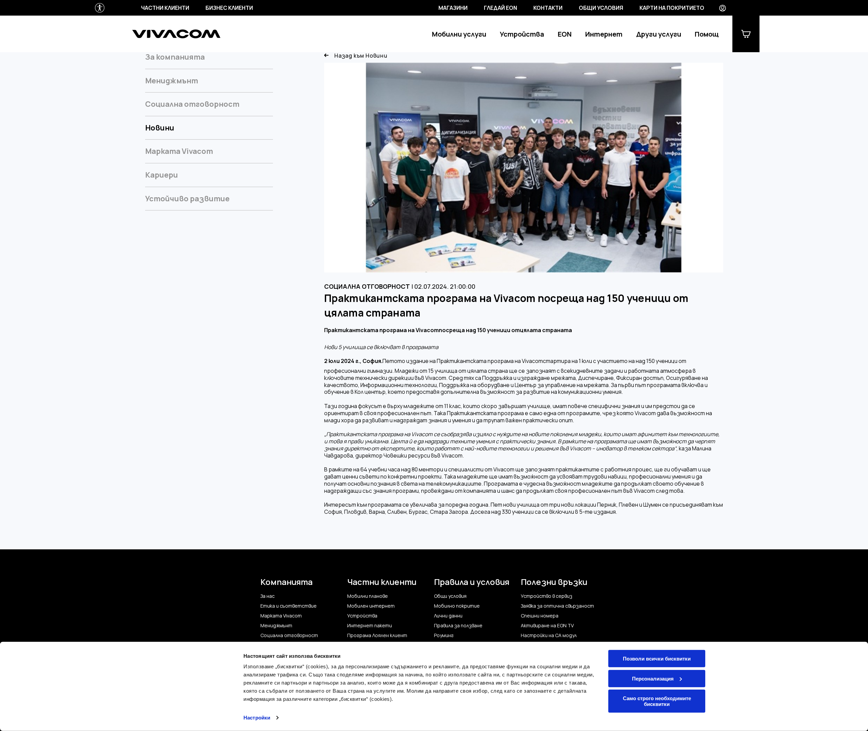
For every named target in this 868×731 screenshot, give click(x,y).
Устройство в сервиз (546, 596)
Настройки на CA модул (549, 635)
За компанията (175, 57)
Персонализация (653, 678)
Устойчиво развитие (187, 199)
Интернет (604, 34)
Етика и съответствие (288, 606)
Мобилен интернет (371, 606)
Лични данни (448, 616)
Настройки (256, 717)
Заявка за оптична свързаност (557, 606)
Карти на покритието (671, 8)
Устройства (522, 34)
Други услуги (658, 34)
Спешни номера (539, 616)
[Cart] (746, 34)
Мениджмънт (171, 81)
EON (565, 34)
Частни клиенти (165, 8)
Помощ (707, 34)
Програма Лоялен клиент (377, 635)
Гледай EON (500, 8)
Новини (159, 128)
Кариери (161, 175)
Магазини (453, 8)
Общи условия (601, 8)
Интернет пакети (369, 626)
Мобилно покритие (457, 606)
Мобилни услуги (459, 34)
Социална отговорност (192, 104)
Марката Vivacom (179, 151)
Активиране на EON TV (547, 626)
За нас (267, 596)
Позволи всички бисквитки (657, 659)
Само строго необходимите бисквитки (657, 701)
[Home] (176, 33)
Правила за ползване (458, 626)
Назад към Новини (361, 55)
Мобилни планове (367, 596)
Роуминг (444, 635)
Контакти (548, 8)
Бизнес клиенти (229, 8)
